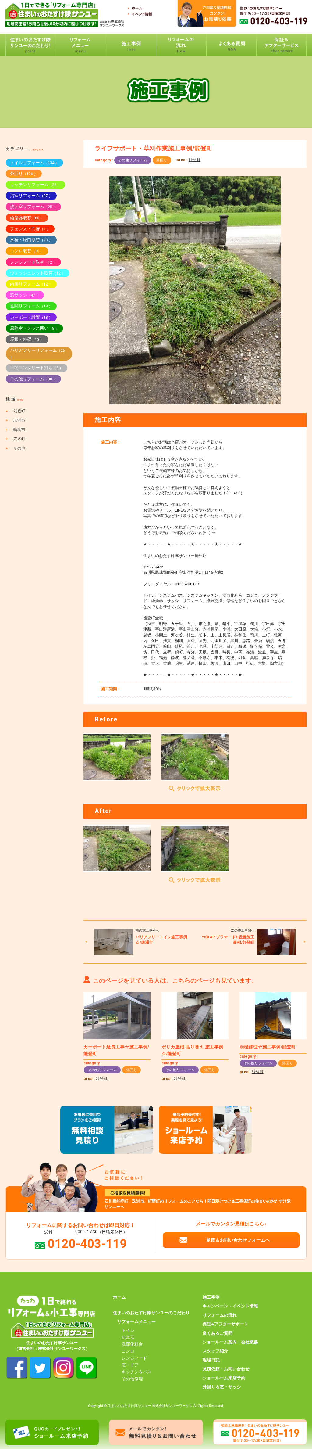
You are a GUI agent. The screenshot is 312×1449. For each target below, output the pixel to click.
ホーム (119, 1297)
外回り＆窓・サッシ (222, 1386)
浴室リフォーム (31, 195)
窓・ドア (130, 1364)
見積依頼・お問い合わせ (226, 1368)
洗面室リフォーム (33, 206)
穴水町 (19, 439)
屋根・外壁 (27, 339)
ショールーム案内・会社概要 (230, 1341)
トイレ (128, 1330)
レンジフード (134, 1358)
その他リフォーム (132, 160)
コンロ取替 (27, 250)
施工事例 (211, 1297)
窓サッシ (25, 295)
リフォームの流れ (220, 1315)
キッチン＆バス (136, 1371)
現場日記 (211, 1359)
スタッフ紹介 (215, 1350)
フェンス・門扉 (30, 228)
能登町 (194, 159)
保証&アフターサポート (225, 1323)
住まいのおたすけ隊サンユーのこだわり (151, 1312)
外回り (161, 160)
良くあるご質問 (217, 1333)
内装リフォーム (31, 284)
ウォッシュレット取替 (37, 273)
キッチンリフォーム (35, 184)
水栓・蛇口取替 (31, 239)
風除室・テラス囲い (34, 328)
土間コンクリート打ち (36, 367)
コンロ (128, 1351)
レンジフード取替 (33, 262)
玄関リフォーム (31, 306)
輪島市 (19, 429)
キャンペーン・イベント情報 (230, 1305)
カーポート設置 (31, 317)
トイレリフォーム (34, 162)
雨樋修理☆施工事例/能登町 (267, 1047)
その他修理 (132, 1378)
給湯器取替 (27, 217)
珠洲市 (19, 420)
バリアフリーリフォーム (37, 353)
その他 (19, 448)
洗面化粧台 (132, 1344)
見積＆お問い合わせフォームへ (238, 1240)
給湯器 (128, 1337)
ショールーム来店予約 (224, 1377)
